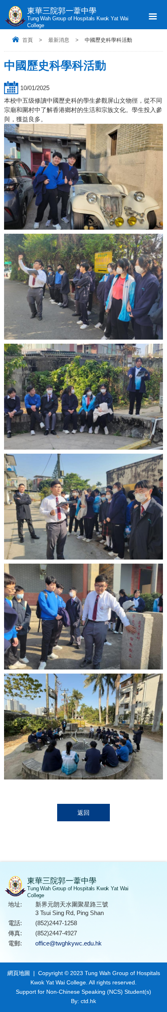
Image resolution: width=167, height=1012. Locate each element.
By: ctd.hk (83, 1001)
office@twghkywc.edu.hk (68, 943)
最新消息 (58, 40)
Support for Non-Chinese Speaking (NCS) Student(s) (83, 991)
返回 (83, 812)
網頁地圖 (18, 973)
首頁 (27, 40)
